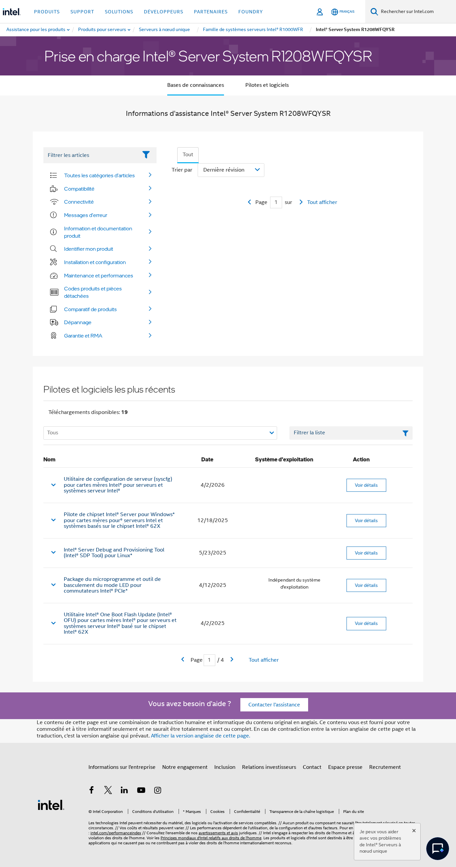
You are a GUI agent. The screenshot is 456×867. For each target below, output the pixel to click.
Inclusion (224, 767)
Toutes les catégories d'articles (99, 175)
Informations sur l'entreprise (122, 767)
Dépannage (77, 322)
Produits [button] (47, 12)
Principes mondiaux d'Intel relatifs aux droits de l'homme (211, 837)
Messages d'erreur (85, 215)
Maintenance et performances (98, 275)
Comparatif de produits (90, 309)
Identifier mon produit (88, 248)
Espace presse (345, 767)
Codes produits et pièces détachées (93, 292)
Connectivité (79, 201)
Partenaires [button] (211, 12)
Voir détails (366, 485)
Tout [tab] (188, 154)
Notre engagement (185, 767)
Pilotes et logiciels (267, 85)
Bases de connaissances (195, 85)
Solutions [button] (119, 12)
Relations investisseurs (269, 767)
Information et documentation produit (98, 232)
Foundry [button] (250, 12)
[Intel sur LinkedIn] (124, 791)
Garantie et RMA (83, 335)
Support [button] (82, 12)
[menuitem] (102, 30)
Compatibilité (79, 188)
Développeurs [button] (163, 12)
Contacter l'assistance (274, 704)
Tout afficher (322, 202)
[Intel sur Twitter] (108, 791)
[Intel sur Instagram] (157, 791)
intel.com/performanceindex (115, 832)
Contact (312, 767)
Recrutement (385, 767)
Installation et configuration (95, 262)
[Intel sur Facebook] (91, 791)
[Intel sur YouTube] (141, 791)
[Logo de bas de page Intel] (51, 804)
